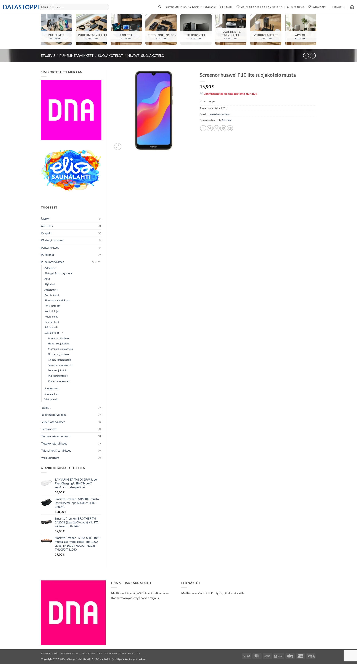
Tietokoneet (49, 429)
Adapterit (50, 267)
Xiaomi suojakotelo (59, 381)
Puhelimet (47, 254)
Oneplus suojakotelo (60, 359)
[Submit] (160, 7)
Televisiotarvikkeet (53, 422)
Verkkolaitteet (50, 457)
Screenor (227, 119)
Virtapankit (51, 399)
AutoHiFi (47, 226)
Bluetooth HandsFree (56, 300)
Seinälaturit (51, 327)
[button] (338, 7)
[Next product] (306, 55)
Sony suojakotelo (57, 370)
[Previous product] (313, 55)
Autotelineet (51, 295)
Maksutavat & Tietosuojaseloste (82, 653)
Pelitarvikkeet (50, 247)
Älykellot (49, 284)
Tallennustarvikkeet (53, 414)
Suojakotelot (110, 55)
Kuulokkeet (51, 316)
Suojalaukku (51, 394)
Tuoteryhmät (50, 653)
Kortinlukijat (51, 311)
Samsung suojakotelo (60, 365)
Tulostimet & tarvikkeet (56, 450)
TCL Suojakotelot (57, 375)
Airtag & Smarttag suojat (58, 273)
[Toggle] (99, 261)
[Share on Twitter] (210, 128)
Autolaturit (50, 289)
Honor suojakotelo (59, 343)
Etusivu (48, 55)
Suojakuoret (51, 388)
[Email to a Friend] (216, 128)
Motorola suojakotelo (60, 348)
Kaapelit (46, 233)
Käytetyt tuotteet (52, 240)
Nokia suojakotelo (58, 354)
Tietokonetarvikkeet (54, 443)
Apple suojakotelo (58, 338)
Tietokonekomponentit (56, 436)
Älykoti (45, 218)
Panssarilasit (51, 321)
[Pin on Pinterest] (223, 128)
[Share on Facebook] (203, 128)
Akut (47, 278)
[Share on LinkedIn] (230, 128)
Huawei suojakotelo (145, 55)
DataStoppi (18, 7)
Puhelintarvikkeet (76, 55)
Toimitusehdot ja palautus (122, 653)
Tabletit (46, 407)
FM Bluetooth (52, 305)
